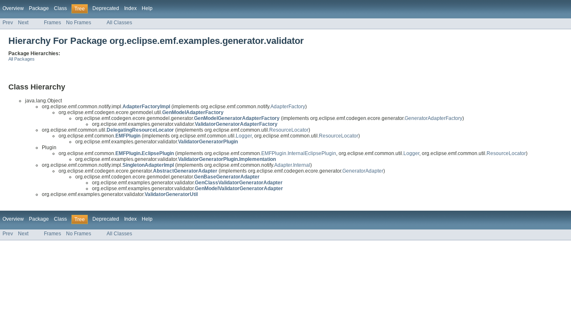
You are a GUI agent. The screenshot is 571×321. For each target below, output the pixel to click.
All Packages (21, 58)
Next (23, 22)
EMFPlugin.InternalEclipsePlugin (298, 153)
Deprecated (105, 8)
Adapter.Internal (292, 165)
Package (39, 8)
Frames (52, 22)
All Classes (119, 22)
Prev (8, 22)
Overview (13, 8)
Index (130, 8)
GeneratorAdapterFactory (433, 118)
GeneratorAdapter (362, 171)
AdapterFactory (287, 107)
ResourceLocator (288, 130)
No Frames (78, 22)
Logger (244, 136)
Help (147, 8)
